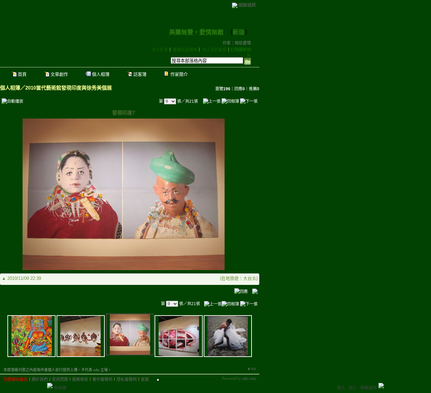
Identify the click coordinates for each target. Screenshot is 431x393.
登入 (341, 388)
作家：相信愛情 (237, 43)
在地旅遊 (230, 278)
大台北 (249, 278)
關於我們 (40, 379)
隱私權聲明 (127, 379)
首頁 (22, 74)
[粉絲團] (50, 385)
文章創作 (59, 74)
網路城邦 (247, 4)
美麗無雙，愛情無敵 (196, 32)
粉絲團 (60, 388)
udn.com (249, 378)
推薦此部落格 (185, 49)
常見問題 (60, 379)
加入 (353, 388)
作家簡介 (179, 74)
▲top (251, 368)
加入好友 (160, 49)
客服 (145, 379)
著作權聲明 (102, 379)
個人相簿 (100, 74)
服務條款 (80, 379)
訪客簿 (139, 74)
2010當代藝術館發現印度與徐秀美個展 (68, 88)
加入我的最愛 (214, 49)
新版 (239, 32)
